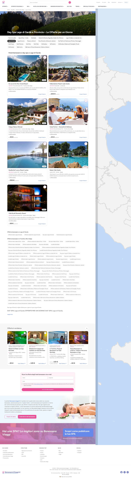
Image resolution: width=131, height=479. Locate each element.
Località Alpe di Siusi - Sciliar (72, 241)
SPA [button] (28, 6)
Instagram (79, 452)
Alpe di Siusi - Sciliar (23, 38)
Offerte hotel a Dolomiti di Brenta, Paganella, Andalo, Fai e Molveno (23, 247)
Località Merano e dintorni (68, 262)
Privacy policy (6, 458)
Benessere (61, 452)
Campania (42, 458)
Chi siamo (104, 2)
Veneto (41, 452)
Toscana (42, 450)
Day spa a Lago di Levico (61, 259)
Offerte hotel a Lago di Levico (28, 259)
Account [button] (120, 2)
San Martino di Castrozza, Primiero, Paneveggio (69, 41)
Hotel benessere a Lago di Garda (64, 234)
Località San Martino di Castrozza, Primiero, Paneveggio (21, 274)
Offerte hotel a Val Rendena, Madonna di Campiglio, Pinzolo (34, 288)
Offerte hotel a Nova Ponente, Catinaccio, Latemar (20, 265)
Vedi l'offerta (21, 363)
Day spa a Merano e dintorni (53, 262)
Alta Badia (33, 38)
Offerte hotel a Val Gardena (54, 282)
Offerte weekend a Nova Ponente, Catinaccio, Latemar (47, 265)
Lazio (41, 459)
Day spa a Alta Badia (43, 244)
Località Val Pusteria (13, 288)
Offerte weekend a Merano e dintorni (35, 262)
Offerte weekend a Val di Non (30, 280)
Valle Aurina (19, 47)
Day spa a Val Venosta (31, 294)
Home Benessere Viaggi (8, 456)
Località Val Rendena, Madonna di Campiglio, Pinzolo (48, 291)
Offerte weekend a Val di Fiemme (44, 277)
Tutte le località (12, 38)
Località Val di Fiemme (74, 277)
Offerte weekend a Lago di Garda (32, 234)
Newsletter (114, 2)
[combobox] (49, 2)
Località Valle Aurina (25, 297)
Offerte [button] (4, 6)
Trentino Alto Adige (44, 461)
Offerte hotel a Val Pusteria (40, 285)
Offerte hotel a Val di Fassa (43, 274)
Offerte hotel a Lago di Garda (15, 234)
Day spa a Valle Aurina (13, 297)
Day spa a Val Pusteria (71, 285)
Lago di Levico (21, 41)
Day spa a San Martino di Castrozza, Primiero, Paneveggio (55, 271)
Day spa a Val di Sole (29, 282)
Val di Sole (36, 44)
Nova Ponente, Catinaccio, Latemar (47, 41)
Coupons (98, 2)
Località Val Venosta (43, 294)
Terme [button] (77, 6)
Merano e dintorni (31, 41)
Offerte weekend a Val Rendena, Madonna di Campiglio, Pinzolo (65, 288)
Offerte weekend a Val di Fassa (59, 274)
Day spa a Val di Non (44, 280)
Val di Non (28, 44)
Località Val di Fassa (13, 277)
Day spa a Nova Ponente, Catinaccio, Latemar (73, 265)
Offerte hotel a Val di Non (14, 280)
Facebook (79, 450)
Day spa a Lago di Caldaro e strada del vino (70, 253)
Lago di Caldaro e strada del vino (73, 38)
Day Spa (69, 6)
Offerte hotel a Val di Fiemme (27, 277)
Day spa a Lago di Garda (48, 234)
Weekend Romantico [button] (57, 6)
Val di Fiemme (20, 44)
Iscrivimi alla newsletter (48, 389)
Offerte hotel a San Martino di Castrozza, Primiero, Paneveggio (46, 268)
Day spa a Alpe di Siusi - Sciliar (56, 241)
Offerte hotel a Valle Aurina (57, 294)
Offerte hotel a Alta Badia (14, 244)
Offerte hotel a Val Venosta (69, 291)
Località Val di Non (55, 280)
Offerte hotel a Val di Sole (69, 280)
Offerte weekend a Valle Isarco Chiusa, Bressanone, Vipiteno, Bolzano (24, 300)
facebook (121, 472)
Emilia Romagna (43, 456)
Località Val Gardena (26, 285)
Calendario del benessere (27, 416)
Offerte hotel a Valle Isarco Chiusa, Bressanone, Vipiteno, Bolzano (48, 297)
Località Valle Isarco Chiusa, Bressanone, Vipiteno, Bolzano (22, 303)
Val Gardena (44, 44)
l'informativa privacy (38, 384)
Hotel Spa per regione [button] (40, 6)
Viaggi (60, 454)
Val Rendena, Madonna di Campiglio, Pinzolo (68, 44)
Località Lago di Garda (13, 259)
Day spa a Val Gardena (13, 285)
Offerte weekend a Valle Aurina (73, 294)
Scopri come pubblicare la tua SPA (77, 432)
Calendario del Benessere (8, 452)
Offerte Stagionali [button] (17, 6)
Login (23, 452)
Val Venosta (11, 47)
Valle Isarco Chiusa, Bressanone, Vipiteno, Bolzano (37, 47)
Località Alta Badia (55, 244)
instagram (128, 472)
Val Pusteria (52, 44)
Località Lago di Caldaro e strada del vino (17, 256)
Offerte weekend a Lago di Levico (45, 259)
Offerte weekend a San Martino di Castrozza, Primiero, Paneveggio (24, 271)
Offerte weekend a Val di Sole (15, 282)
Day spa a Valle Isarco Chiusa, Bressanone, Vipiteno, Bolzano (58, 300)
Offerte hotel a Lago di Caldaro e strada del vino (19, 253)
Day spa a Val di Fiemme (60, 277)
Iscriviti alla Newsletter (8, 454)
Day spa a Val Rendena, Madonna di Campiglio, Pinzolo (21, 291)
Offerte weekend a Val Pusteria (56, 285)
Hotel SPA (24, 456)
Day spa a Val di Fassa (74, 274)
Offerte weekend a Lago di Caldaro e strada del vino (45, 253)
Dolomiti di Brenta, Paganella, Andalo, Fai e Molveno (51, 38)
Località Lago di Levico (75, 259)
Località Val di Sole (41, 282)
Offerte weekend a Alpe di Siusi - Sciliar (37, 241)
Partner (126, 2)
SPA (22, 454)
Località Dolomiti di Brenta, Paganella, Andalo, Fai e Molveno (53, 250)
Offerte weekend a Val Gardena (71, 282)
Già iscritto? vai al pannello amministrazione (72, 438)
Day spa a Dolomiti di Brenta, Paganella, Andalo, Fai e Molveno (22, 250)
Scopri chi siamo (11, 416)
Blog (109, 2)
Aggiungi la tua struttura (27, 450)
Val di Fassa (11, 44)
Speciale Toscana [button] (88, 6)
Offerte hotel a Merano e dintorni (16, 262)
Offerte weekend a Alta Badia (29, 244)
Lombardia (42, 454)
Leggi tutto (10, 314)
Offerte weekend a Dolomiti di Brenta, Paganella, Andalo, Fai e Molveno (58, 247)
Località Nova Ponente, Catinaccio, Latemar (18, 268)
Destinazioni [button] (102, 6)
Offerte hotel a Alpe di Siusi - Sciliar (16, 241)
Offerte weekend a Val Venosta (15, 294)
